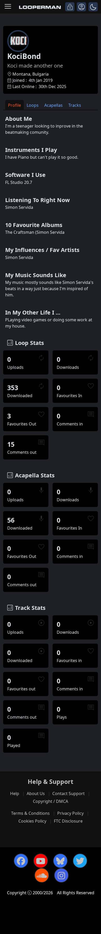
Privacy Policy (70, 813)
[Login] (70, 6)
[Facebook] (21, 860)
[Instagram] (61, 875)
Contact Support (68, 793)
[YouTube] (40, 860)
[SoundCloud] (41, 875)
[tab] (14, 105)
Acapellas (53, 105)
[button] (93, 6)
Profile (14, 105)
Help (14, 793)
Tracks (74, 105)
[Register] (81, 6)
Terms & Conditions (30, 813)
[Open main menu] (8, 7)
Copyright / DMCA (50, 801)
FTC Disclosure (68, 821)
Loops (33, 105)
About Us (36, 793)
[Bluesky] (60, 860)
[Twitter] (80, 860)
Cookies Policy (32, 821)
